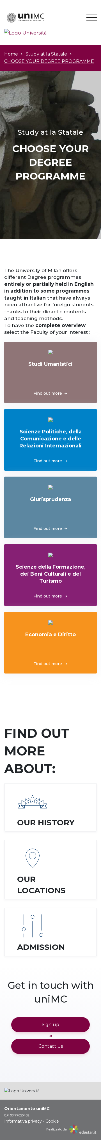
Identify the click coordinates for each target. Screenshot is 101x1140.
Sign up (50, 1024)
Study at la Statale (46, 54)
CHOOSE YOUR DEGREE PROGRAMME (49, 61)
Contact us (50, 1046)
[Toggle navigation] (91, 17)
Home (11, 54)
